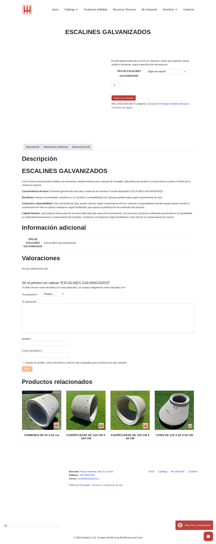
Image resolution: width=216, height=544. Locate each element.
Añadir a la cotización (124, 98)
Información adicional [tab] (56, 147)
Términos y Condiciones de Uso (107, 485)
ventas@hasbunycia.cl (88, 478)
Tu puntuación (30, 294)
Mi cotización (149, 9)
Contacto (188, 9)
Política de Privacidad (79, 485)
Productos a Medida (95, 9)
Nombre (27, 339)
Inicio (55, 9)
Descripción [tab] (33, 147)
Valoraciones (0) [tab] (81, 147)
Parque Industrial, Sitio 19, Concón (96, 471)
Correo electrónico (32, 351)
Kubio (140, 537)
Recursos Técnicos (124, 9)
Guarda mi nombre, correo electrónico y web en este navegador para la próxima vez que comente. (76, 362)
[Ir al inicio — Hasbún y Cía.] (27, 9)
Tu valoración (29, 301)
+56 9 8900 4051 (87, 475)
